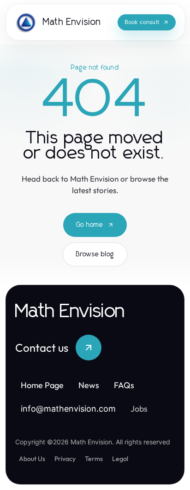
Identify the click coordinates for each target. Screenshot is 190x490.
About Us (32, 459)
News (88, 385)
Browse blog (95, 254)
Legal (120, 459)
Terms (94, 459)
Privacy (65, 459)
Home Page (42, 385)
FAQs (124, 385)
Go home (89, 225)
